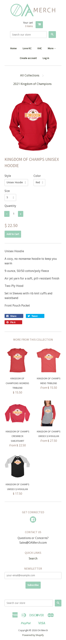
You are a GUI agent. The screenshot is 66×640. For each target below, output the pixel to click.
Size (7, 191)
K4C (40, 48)
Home (13, 48)
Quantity (10, 206)
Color (37, 176)
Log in (46, 58)
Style (8, 176)
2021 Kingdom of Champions (32, 84)
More (51, 48)
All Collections (29, 75)
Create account (28, 58)
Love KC (27, 48)
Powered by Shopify (33, 635)
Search (33, 558)
